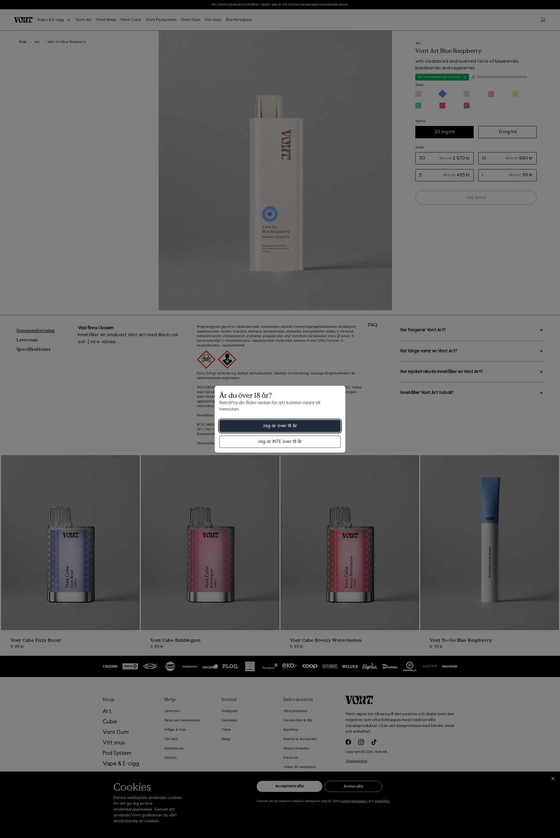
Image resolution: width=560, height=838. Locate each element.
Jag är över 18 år (280, 426)
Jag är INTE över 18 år (280, 441)
